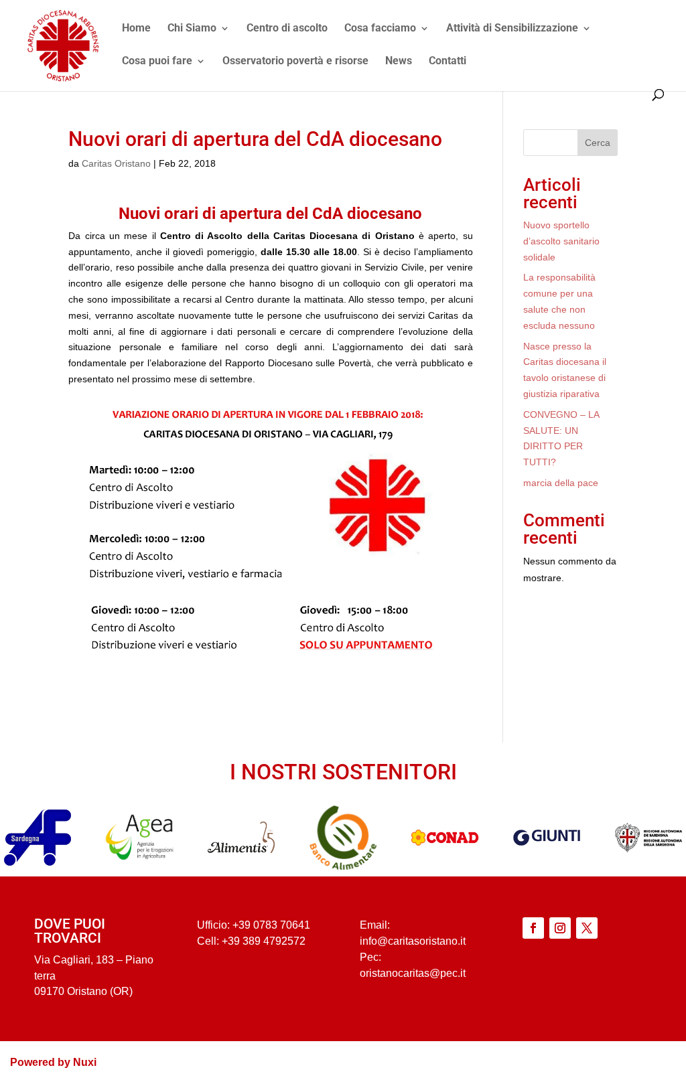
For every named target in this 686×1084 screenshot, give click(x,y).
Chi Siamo (191, 28)
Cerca (597, 142)
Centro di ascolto (287, 28)
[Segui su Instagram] (560, 928)
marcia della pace (560, 482)
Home (136, 28)
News (398, 61)
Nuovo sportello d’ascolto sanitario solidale (561, 241)
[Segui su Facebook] (533, 928)
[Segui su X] (587, 928)
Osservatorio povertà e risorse (295, 61)
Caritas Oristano (116, 163)
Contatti (447, 61)
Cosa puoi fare (157, 61)
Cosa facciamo (380, 28)
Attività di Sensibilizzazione (512, 28)
